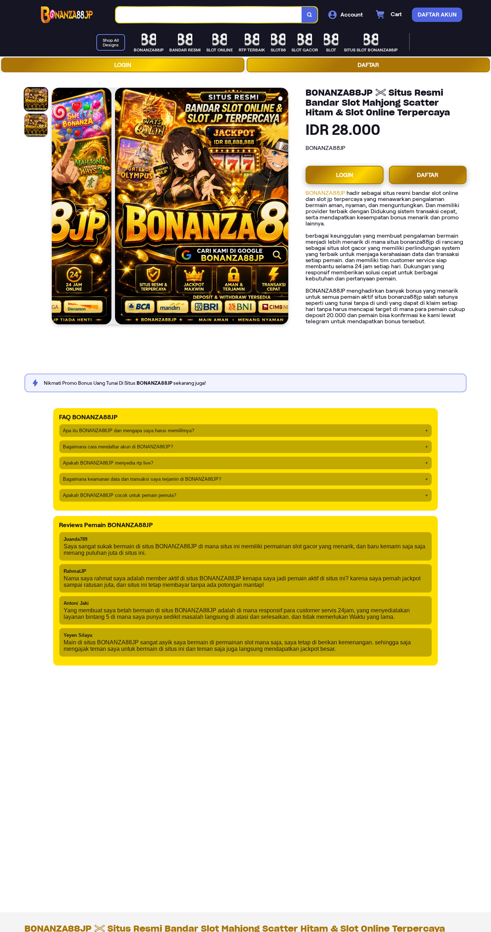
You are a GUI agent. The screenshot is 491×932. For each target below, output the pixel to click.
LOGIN (122, 65)
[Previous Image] (57, 207)
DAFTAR (368, 65)
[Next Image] (282, 207)
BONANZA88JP (325, 193)
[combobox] (209, 15)
